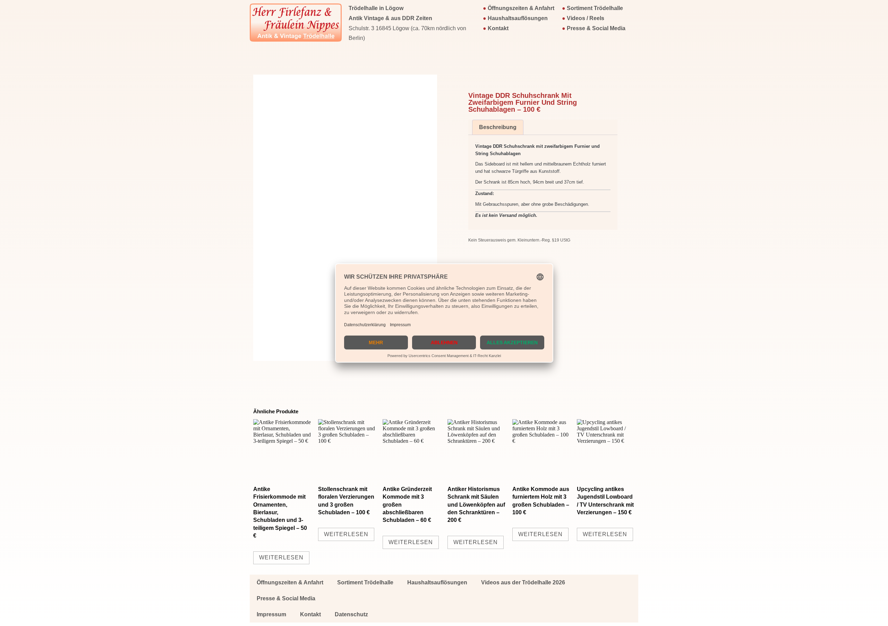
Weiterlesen (281, 557)
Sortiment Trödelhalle (595, 8)
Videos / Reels (585, 18)
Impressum (271, 614)
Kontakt (498, 28)
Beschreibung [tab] (497, 127)
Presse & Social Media (596, 28)
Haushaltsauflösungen (518, 18)
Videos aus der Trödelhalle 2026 (523, 582)
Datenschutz (351, 614)
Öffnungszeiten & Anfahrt (521, 8)
